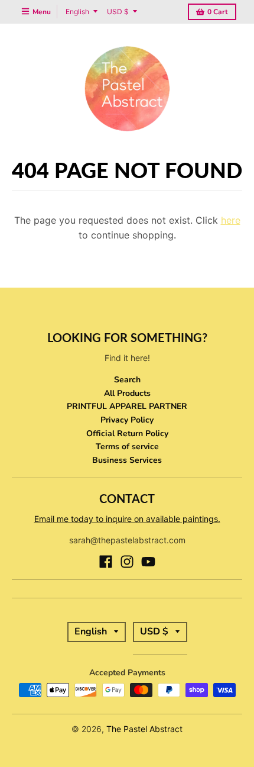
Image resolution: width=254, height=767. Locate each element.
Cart (217, 12)
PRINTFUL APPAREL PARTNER (127, 406)
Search (127, 379)
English (77, 11)
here (230, 220)
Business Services (127, 460)
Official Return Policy (127, 433)
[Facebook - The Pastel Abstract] (106, 562)
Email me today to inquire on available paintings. (127, 519)
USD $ (118, 11)
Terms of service (127, 446)
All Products (127, 393)
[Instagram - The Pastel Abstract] (127, 562)
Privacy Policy (127, 420)
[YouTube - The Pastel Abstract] (148, 562)
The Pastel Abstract (144, 729)
